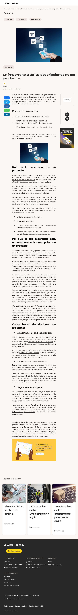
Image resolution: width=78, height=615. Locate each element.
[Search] (68, 100)
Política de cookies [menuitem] (10, 611)
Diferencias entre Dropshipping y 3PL (39, 512)
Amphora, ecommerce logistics (14, 9)
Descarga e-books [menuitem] (54, 564)
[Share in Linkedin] (7, 106)
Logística (9, 19)
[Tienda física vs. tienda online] (14, 502)
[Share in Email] (7, 114)
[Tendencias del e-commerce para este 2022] (64, 502)
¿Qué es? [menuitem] (7, 562)
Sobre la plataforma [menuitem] (11, 567)
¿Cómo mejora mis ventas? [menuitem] (13, 564)
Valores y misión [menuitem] (9, 579)
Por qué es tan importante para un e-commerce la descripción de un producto (34, 122)
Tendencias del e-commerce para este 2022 (62, 514)
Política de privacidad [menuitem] (36, 606)
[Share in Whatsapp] (7, 110)
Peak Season (35, 19)
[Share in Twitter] (7, 102)
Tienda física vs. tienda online (13, 510)
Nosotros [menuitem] (7, 577)
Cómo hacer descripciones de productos (34, 127)
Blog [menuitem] (50, 562)
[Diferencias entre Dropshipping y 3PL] (39, 502)
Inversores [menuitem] (7, 582)
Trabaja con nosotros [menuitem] (11, 585)
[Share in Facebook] (7, 97)
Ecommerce (30, 9)
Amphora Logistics (48, 431)
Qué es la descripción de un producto (32, 117)
